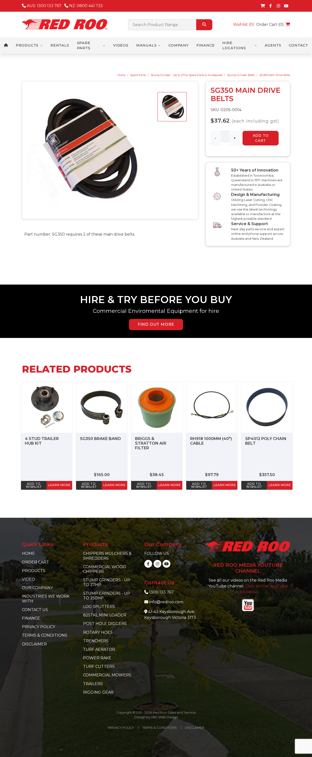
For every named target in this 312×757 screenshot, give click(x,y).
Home (121, 75)
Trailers (93, 683)
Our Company (37, 587)
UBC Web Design (164, 717)
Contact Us (35, 609)
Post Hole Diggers (105, 623)
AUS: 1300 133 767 (43, 5)
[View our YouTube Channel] (286, 6)
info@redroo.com (166, 602)
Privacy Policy (38, 626)
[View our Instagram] (278, 6)
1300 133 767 (161, 592)
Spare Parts (138, 75)
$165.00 (102, 474)
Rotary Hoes (98, 632)
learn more (59, 485)
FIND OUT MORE (156, 324)
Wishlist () (243, 24)
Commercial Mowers (107, 675)
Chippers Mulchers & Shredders (107, 555)
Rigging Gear (98, 692)
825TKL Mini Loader (104, 615)
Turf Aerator (99, 649)
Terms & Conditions (44, 635)
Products (33, 570)
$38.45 (157, 474)
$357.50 (267, 474)
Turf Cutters (99, 666)
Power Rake (97, 658)
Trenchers (95, 641)
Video (28, 579)
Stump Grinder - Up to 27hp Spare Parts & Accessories (186, 75)
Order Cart (35, 562)
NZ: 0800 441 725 (85, 5)
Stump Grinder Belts (240, 75)
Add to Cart (261, 138)
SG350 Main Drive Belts (274, 75)
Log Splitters (99, 606)
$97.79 (212, 474)
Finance (31, 618)
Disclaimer (34, 644)
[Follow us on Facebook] (270, 6)
